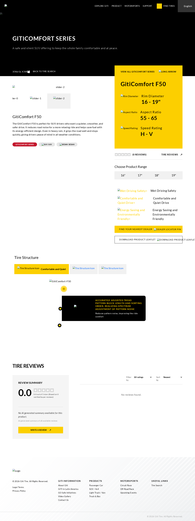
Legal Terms (18, 487)
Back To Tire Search (44, 71)
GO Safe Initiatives (67, 492)
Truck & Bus (94, 496)
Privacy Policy (19, 491)
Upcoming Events (128, 492)
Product (117, 6)
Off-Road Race (127, 489)
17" (140, 175)
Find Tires (169, 6)
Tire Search (156, 485)
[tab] (41, 269)
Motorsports (132, 6)
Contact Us (63, 500)
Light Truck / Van (97, 492)
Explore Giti (102, 6)
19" (174, 175)
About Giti (63, 485)
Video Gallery (64, 496)
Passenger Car (96, 485)
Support (147, 6)
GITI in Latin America (68, 489)
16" (123, 175)
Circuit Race (126, 485)
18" (157, 175)
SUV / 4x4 (94, 489)
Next (107, 87)
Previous (10, 87)
